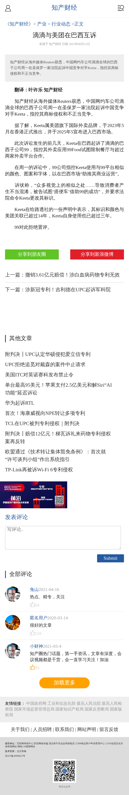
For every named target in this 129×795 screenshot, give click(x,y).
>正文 (78, 24)
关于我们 (20, 729)
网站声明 (86, 729)
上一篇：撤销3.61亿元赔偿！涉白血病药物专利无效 (62, 275)
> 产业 (40, 24)
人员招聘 (42, 729)
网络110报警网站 (26, 746)
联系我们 (64, 729)
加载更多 (64, 683)
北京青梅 (21, 751)
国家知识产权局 (69, 709)
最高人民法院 (89, 704)
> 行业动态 (60, 24)
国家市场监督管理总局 (34, 709)
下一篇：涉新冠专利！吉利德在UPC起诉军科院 (58, 290)
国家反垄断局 (97, 709)
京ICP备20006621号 (15, 756)
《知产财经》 (19, 24)
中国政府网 (36, 704)
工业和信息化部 (61, 704)
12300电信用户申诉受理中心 (90, 743)
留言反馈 (108, 729)
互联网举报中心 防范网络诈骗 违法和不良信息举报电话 (46, 743)
